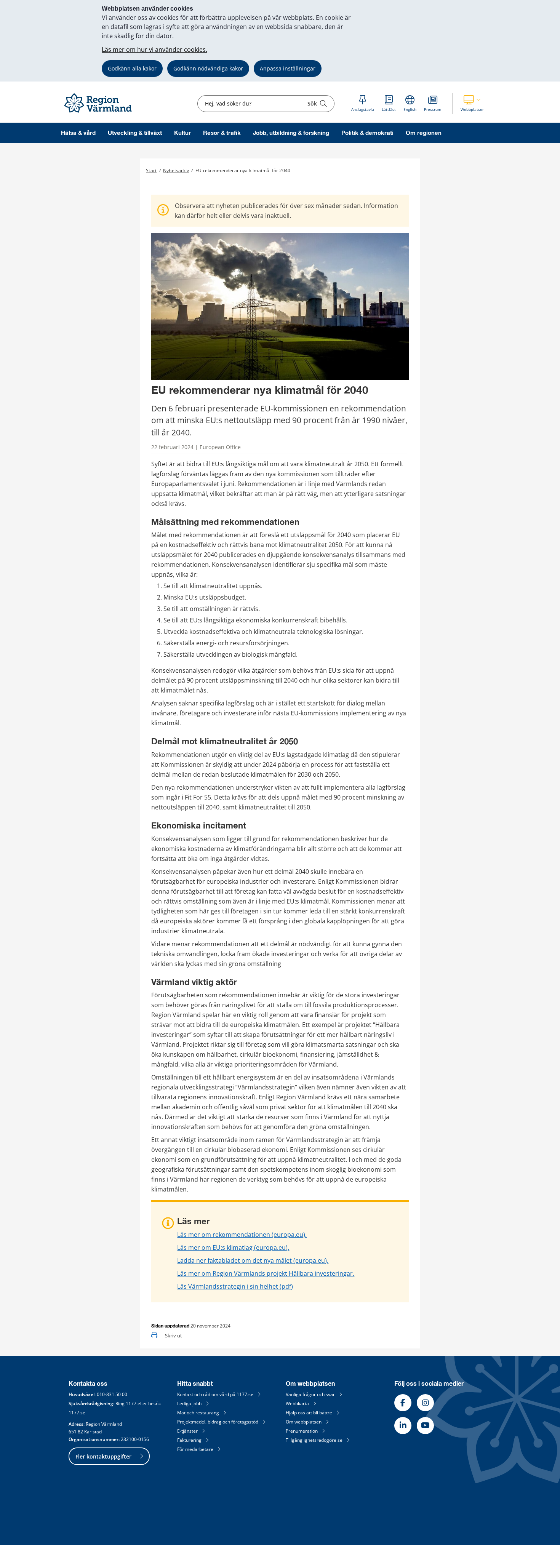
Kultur (182, 133)
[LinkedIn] (402, 1425)
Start (151, 170)
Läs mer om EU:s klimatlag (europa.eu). (233, 1247)
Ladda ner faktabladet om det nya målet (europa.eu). (252, 1260)
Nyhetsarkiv (176, 170)
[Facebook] (402, 1402)
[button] (472, 103)
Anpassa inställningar (287, 68)
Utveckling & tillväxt (135, 133)
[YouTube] (425, 1425)
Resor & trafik (222, 133)
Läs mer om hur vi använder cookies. (154, 49)
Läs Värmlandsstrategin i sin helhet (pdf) (235, 1286)
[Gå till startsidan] (101, 113)
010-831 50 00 (112, 1394)
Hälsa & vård (78, 133)
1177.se (77, 1412)
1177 (131, 1403)
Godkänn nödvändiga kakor (208, 68)
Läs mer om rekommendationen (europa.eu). (242, 1234)
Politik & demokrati (367, 133)
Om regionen (424, 133)
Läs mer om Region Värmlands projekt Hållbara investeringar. (265, 1273)
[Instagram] (425, 1402)
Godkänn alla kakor (132, 68)
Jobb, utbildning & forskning (291, 133)
